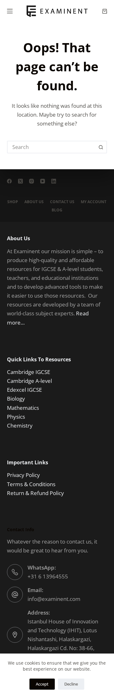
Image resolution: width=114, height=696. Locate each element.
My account (93, 201)
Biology (16, 398)
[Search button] (100, 147)
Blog (57, 210)
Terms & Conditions (31, 484)
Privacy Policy (23, 475)
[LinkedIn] (53, 181)
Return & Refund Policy (35, 493)
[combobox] (51, 147)
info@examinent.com (54, 599)
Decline (71, 684)
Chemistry (20, 425)
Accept (42, 684)
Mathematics (23, 407)
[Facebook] (9, 181)
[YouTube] (42, 181)
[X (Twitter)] (20, 181)
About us (34, 201)
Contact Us (62, 201)
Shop (12, 201)
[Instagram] (31, 181)
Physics (16, 416)
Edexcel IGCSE (24, 389)
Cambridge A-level (29, 380)
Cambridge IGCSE (28, 372)
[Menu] (10, 11)
